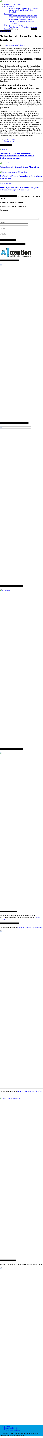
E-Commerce (33, 8)
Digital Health (23, 10)
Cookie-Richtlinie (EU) (12, 1430)
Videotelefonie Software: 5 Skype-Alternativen (19, 167)
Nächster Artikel (9, 141)
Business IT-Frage (15, 17)
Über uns (7, 25)
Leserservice (8, 14)
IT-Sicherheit (22, 45)
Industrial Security (12, 45)
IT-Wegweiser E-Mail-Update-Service (29, 927)
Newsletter (7, 29)
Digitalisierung (13, 10)
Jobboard (12, 16)
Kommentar (4, 210)
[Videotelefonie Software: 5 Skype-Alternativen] (5, 163)
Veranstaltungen (29, 21)
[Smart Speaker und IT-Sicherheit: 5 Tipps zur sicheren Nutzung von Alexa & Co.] (5, 183)
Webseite (3, 234)
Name (2, 222)
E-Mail (2, 228)
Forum (19, 4)
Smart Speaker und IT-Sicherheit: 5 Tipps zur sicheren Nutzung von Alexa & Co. (19, 188)
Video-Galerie (13, 23)
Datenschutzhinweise (11, 1428)
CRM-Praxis (25, 8)
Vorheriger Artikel (10, 139)
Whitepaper (12, 19)
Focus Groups (9, 6)
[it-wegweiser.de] (21, 1)
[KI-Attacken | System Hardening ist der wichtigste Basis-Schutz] (13, 172)
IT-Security (31, 10)
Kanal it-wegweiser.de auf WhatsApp (29, 1091)
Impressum (7, 1426)
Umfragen (28, 19)
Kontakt (20, 25)
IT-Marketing (13, 12)
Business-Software (15, 8)
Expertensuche (25, 17)
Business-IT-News (10, 4)
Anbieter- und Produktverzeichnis (26, 16)
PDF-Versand (20, 19)
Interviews (33, 17)
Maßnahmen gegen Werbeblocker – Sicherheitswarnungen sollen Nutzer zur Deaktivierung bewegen (17, 155)
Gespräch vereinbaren (29, 27)
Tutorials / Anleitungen (16, 21)
